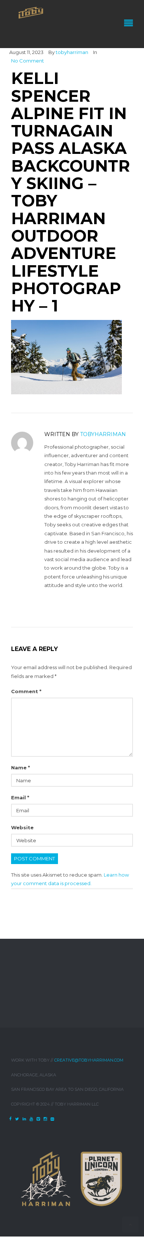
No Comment (27, 61)
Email (20, 797)
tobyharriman (72, 52)
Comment (26, 691)
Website (22, 827)
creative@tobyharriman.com (88, 1060)
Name (20, 767)
